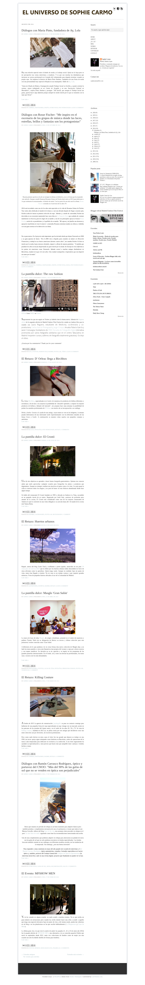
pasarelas (56, 948)
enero (95, 148)
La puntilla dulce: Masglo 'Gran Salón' (45, 593)
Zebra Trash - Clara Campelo (101, 297)
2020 (94, 112)
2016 (94, 123)
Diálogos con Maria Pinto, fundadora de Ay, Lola (51, 30)
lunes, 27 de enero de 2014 (50, 877)
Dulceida (95, 310)
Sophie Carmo (28, 34)
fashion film (43, 351)
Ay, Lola (71, 81)
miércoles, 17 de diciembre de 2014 (53, 34)
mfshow (37, 948)
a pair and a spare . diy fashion (102, 283)
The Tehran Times (98, 306)
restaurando (57, 514)
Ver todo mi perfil (95, 70)
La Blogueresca (71, 924)
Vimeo (39, 313)
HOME (93, 37)
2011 (94, 156)
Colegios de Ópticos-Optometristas (68, 853)
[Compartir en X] (30, 105)
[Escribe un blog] (28, 105)
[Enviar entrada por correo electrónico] (23, 105)
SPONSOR (94, 48)
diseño (46, 107)
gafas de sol (41, 866)
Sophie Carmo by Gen (106, 195)
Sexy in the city (49, 831)
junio (95, 138)
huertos (41, 586)
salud (65, 866)
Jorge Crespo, (59, 327)
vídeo (64, 351)
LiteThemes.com (97, 977)
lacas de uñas (49, 668)
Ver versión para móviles (31, 957)
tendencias (25, 670)
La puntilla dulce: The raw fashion (42, 274)
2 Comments (65, 429)
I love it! (95, 246)
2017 (94, 120)
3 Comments (60, 756)
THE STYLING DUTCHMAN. (102, 293)
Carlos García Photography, (42, 327)
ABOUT (93, 39)
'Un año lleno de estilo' (32, 833)
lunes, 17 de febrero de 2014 (50, 774)
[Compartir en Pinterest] (34, 105)
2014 (94, 128)
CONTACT (94, 53)
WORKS (93, 46)
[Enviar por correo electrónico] (26, 105)
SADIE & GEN (97, 243)
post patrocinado (65, 107)
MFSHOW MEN (43, 933)
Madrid (50, 351)
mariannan (96, 300)
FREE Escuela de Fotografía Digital (62, 330)
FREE (32, 313)
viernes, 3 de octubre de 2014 (51, 277)
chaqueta (31, 265)
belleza (31, 429)
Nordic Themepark (76, 977)
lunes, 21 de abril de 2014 (49, 596)
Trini (94, 287)
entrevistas (54, 107)
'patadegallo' (57, 723)
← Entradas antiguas (28, 954)
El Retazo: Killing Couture (37, 677)
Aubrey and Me (97, 250)
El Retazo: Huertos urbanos (38, 521)
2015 (94, 126)
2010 (94, 159)
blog (30, 351)
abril (95, 142)
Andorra (31, 514)
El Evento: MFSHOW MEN (38, 873)
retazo (57, 429)
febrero (96, 146)
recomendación (56, 866)
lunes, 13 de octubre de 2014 (50, 125)
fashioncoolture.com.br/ (100, 266)
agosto (96, 136)
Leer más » (25, 99)
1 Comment (66, 514)
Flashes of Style (97, 290)
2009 (94, 161)
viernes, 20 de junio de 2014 (50, 440)
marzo (96, 144)
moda (68, 265)
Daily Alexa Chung (98, 313)
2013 (94, 151)
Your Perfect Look (98, 233)
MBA (92, 44)
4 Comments (65, 948)
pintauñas (38, 429)
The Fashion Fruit (98, 270)
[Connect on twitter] (114, 10)
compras (31, 107)
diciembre (96, 130)
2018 (94, 118)
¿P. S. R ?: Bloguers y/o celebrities (109, 184)
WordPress (57, 977)
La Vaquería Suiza (62, 216)
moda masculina (46, 948)
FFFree (24, 313)
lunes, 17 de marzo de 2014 (50, 681)
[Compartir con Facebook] (32, 105)
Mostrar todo (120, 272)
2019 (94, 115)
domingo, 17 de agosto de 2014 (51, 362)
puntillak (57, 351)
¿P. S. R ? (93, 41)
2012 (94, 154)
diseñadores (39, 107)
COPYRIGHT (95, 51)
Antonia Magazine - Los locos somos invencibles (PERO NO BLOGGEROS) (107, 262)
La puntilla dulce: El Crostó (38, 436)
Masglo (41, 638)
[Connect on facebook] (118, 10)
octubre (96, 134)
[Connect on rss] (121, 10)
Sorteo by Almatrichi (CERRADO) (109, 173)
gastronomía (39, 514)
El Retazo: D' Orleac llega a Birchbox (44, 358)
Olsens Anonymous (98, 303)
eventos (35, 351)
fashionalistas (97, 253)
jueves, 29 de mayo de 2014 (50, 525)
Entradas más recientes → (75, 954)
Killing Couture (27, 730)
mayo (95, 140)
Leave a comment (78, 107)
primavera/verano (68, 668)
